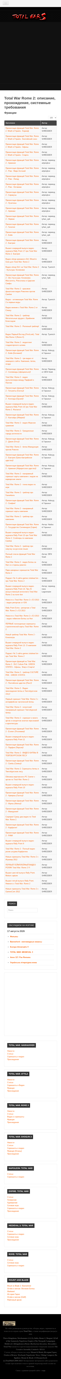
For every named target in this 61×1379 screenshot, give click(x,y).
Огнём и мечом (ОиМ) (16, 1297)
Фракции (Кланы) (14, 1151)
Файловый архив (14, 1300)
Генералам (11, 1200)
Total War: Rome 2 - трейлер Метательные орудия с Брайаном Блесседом (20, 318)
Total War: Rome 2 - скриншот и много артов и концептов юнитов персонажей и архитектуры (22, 721)
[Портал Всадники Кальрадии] (9, 1323)
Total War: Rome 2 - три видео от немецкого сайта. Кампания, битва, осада (21, 361)
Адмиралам (12, 1203)
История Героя (13, 1294)
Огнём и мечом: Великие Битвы (21, 1289)
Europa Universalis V (19, 947)
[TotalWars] (30, 17)
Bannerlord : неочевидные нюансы (26, 942)
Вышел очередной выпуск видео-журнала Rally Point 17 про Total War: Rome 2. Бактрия (21, 251)
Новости (10, 1051)
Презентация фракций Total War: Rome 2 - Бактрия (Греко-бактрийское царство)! (22, 457)
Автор (44, 123)
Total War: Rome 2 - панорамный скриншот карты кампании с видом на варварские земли (22, 476)
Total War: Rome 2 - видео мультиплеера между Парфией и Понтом (20, 380)
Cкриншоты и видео (15, 1148)
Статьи (10, 1054)
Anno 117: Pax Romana (20, 957)
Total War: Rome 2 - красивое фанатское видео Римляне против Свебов (20, 291)
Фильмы (14, 936)
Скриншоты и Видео (15, 1085)
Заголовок (10, 123)
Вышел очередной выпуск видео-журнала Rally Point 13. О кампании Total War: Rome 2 (21, 645)
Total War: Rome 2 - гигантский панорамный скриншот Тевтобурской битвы (21, 710)
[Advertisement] (30, 52)
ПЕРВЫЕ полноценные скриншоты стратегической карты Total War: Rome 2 (22, 626)
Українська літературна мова (23, 962)
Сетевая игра (13, 1205)
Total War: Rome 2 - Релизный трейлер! (22, 326)
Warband (10, 1291)
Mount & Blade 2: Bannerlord (19, 1286)
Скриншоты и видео (15, 1057)
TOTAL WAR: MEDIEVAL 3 (21, 952)
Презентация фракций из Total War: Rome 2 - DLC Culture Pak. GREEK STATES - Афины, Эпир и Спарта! (21, 664)
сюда (43, 1370)
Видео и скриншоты (15, 1117)
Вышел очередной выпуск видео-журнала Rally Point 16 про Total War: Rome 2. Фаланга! (21, 407)
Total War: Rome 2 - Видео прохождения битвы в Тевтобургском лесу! (21, 691)
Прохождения (13, 1059)
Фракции (10, 1088)
